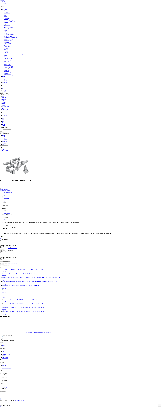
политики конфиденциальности (12, 131)
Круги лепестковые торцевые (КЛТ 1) (9, 21)
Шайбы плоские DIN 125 (7, 38)
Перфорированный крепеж (6, 354)
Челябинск (3, 124)
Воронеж (3, 98)
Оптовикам (5, 80)
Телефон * (1, 260)
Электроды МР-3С (6, 71)
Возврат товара (4, 365)
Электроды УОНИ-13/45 (7, 73)
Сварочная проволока (5, 356)
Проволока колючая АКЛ (7, 61)
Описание (6, 190)
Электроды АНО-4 (6, 70)
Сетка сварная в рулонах (7, 32)
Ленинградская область (5, 106)
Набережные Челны (5, 109)
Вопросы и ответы (4, 82)
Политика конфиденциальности (6, 368)
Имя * (1, 128)
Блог (4, 79)
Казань (3, 101)
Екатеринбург (4, 99)
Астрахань (3, 95)
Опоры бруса (5, 55)
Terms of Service (22, 400)
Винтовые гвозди (6, 26)
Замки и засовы (6, 51)
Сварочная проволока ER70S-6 (8, 66)
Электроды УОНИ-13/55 (7, 74)
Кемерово (3, 103)
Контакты (5, 78)
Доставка (9, 190)
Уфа (2, 122)
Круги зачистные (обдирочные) (8, 20)
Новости (3, 346)
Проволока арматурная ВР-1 (8, 60)
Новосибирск (4, 111)
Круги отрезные (6, 22)
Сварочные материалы (5, 357)
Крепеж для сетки (6, 46)
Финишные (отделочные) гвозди (8, 27)
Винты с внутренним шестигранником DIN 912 (10, 37)
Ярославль (3, 125)
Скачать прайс (4, 5)
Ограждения (4, 353)
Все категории (6, 19)
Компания (3, 76)
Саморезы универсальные (7, 65)
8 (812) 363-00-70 (4, 387)
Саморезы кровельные (7, 63)
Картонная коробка (6, 198)
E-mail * (1, 247)
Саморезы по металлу (7, 64)
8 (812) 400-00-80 (4, 386)
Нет (1, 238)
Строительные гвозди (7, 25)
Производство (4, 371)
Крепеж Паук (7, 47)
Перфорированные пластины (8, 58)
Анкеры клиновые (4, 350)
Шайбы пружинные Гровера (8, 40)
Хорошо (1, 403)
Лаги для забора (6, 49)
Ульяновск (3, 121)
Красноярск (3, 105)
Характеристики (2, 190)
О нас (4, 77)
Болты (4, 219)
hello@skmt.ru (4, 389)
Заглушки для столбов (7, 52)
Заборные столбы (6, 45)
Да (0, 238)
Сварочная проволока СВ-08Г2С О (9, 67)
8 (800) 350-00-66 (4, 384)
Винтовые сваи (6, 48)
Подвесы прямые (6, 57)
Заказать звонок (4, 144)
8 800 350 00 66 (4, 3)
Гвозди (3, 351)
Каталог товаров (4, 9)
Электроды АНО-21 (6, 69)
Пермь (3, 114)
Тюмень (3, 120)
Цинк (4, 195)
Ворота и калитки (6, 42)
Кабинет (3, 6)
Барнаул (3, 96)
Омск (3, 112)
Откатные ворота (7, 44)
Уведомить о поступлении (4, 189)
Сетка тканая (5, 33)
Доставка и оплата (4, 81)
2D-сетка (5, 31)
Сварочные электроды (5, 358)
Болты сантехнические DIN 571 (8, 36)
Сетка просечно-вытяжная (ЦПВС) (9, 34)
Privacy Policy (17, 400)
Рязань (3, 116)
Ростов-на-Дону (4, 115)
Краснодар (3, 104)
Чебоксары (3, 123)
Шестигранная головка (7, 213)
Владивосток (4, 97)
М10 (4, 201)
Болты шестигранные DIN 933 (8, 35)
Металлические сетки (5, 352)
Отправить (2, 132)
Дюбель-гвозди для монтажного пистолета (10, 28)
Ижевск (3, 100)
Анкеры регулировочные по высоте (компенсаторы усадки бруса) (13, 54)
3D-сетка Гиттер (6, 30)
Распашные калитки (8, 43)
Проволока (3, 355)
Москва (3, 108)
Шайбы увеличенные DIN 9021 (8, 39)
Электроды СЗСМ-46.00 (7, 72)
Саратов (3, 118)
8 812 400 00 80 (4, 90)
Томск (3, 119)
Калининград (4, 102)
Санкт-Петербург (4, 87)
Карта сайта (2, 399)
